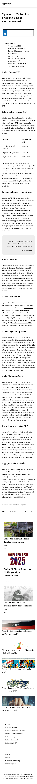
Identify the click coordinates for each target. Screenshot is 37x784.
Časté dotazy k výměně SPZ (17, 63)
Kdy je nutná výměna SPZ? (17, 48)
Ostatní (33, 512)
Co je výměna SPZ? (14, 46)
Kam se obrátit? (13, 53)
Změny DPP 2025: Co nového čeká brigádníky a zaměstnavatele (17, 572)
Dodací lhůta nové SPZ (15, 61)
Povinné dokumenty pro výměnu (18, 51)
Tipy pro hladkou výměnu (16, 66)
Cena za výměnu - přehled (16, 58)
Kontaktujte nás (21, 504)
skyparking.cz (6, 4)
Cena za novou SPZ (14, 56)
